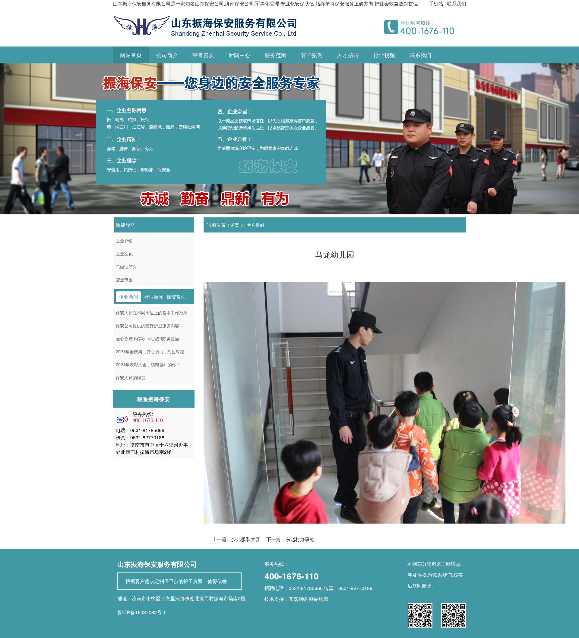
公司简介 (167, 55)
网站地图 (318, 598)
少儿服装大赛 (245, 539)
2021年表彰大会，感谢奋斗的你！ (148, 364)
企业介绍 (124, 240)
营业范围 (124, 279)
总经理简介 (126, 266)
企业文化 (124, 253)
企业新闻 (128, 296)
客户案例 (312, 55)
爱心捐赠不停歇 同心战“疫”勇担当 (147, 338)
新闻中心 (239, 55)
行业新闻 (153, 296)
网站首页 (131, 55)
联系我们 (456, 3)
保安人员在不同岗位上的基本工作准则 (152, 312)
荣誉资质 (203, 55)
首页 (235, 225)
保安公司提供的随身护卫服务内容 (147, 325)
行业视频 (384, 55)
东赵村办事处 (300, 539)
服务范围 (275, 55)
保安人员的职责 (130, 377)
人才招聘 (348, 55)
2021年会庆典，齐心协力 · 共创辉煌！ (152, 351)
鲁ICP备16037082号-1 (141, 612)
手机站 (436, 3)
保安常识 (176, 296)
